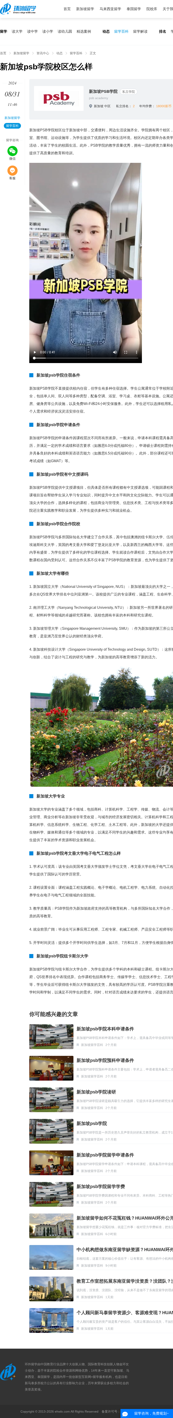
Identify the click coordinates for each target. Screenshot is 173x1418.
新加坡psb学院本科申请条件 (105, 1028)
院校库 (151, 9)
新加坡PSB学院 (103, 91)
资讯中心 (42, 53)
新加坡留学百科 (92, 1045)
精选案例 (84, 31)
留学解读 (140, 31)
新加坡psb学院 (92, 1123)
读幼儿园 (65, 31)
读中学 (32, 31)
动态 (59, 53)
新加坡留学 (85, 9)
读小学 (47, 31)
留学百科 (121, 31)
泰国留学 (134, 9)
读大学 (17, 31)
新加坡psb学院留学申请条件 (105, 1154)
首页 (67, 9)
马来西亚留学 (110, 9)
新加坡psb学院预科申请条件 (105, 1060)
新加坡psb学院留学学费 (101, 1186)
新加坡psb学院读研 (96, 1091)
